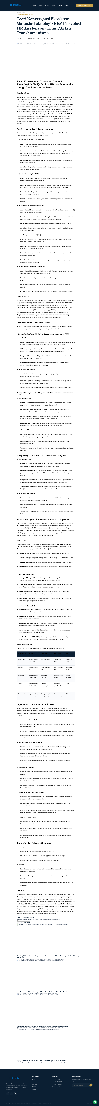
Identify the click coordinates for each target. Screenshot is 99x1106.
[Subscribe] (90, 1085)
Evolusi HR (20, 894)
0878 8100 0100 (58, 1081)
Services (47, 5)
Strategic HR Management (27, 10)
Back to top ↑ (90, 1103)
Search (32, 920)
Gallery (60, 5)
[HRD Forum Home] (16, 5)
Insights (54, 5)
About (40, 5)
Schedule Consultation (84, 5)
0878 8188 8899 (58, 1084)
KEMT (62, 904)
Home (34, 5)
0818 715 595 (57, 1079)
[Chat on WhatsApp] (95, 1102)
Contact (67, 5)
